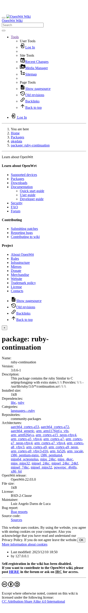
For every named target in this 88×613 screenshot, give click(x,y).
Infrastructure (20, 262)
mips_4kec (65, 459)
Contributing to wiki (25, 237)
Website (16, 279)
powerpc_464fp (65, 467)
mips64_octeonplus (24, 459)
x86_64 (16, 471)
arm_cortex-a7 (53, 439)
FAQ (14, 207)
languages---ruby (23, 411)
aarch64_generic (22, 431)
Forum (15, 211)
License (16, 287)
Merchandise (20, 275)
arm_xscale (75, 451)
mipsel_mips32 (41, 467)
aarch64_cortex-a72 (55, 427)
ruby (21, 402)
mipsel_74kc (20, 467)
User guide (27, 195)
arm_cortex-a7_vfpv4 (49, 443)
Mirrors (16, 267)
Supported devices (24, 175)
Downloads (19, 183)
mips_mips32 (20, 463)
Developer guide (32, 199)
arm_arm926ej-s (22, 435)
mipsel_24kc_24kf (64, 463)
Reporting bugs (22, 233)
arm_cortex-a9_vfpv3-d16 (29, 451)
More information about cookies (24, 544)
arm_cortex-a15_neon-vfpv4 (56, 435)
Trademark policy (23, 283)
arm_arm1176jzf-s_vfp (52, 431)
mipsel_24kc (41, 463)
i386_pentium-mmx (25, 455)
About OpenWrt (22, 254)
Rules (15, 258)
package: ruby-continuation (30, 145)
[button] (15, 37)
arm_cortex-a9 (36, 447)
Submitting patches (24, 229)
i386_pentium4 (51, 455)
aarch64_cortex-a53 (25, 427)
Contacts (17, 291)
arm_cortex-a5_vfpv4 (26, 439)
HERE (14, 572)
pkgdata (16, 141)
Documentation (22, 187)
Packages (17, 137)
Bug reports (19, 512)
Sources (16, 520)
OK (81, 540)
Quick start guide (32, 191)
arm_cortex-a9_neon (63, 447)
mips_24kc (48, 459)
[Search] (3, 30)
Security (17, 203)
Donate (16, 271)
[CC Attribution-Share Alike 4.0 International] (11, 586)
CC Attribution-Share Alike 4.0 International (33, 601)
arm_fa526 (57, 451)
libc (13, 402)
